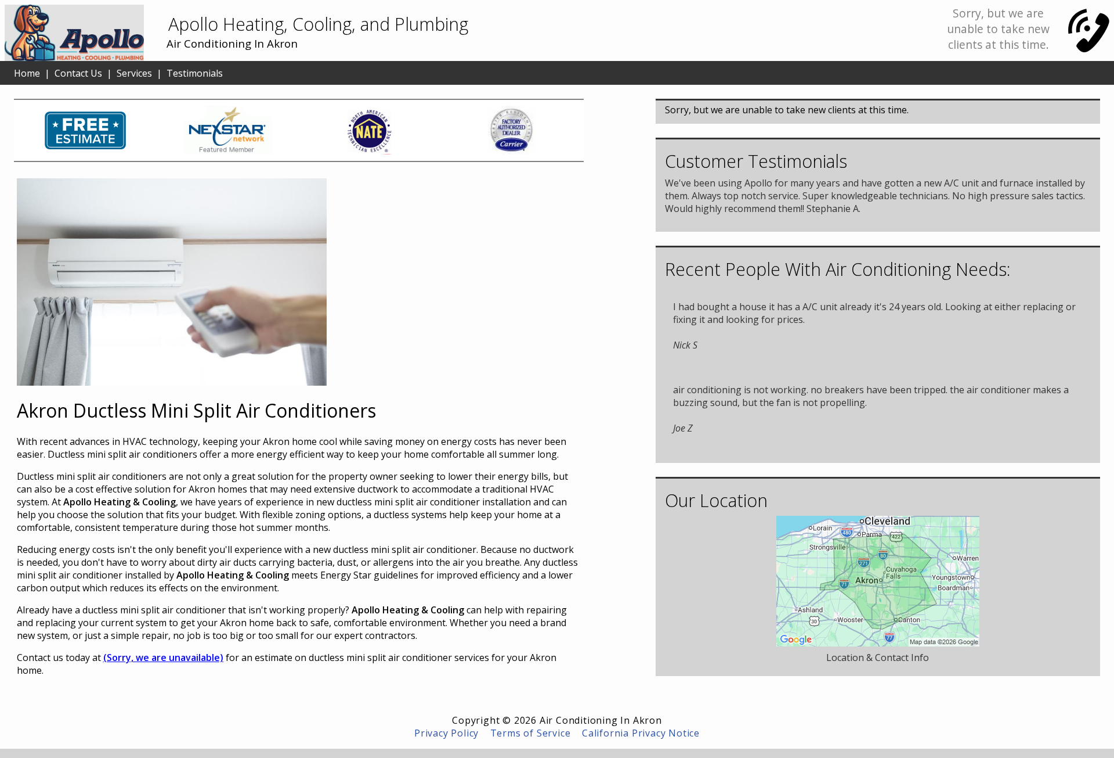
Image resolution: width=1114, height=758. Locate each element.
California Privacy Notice (641, 733)
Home (27, 73)
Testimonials (195, 73)
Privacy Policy (446, 733)
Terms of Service (530, 733)
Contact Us (78, 73)
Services (134, 73)
